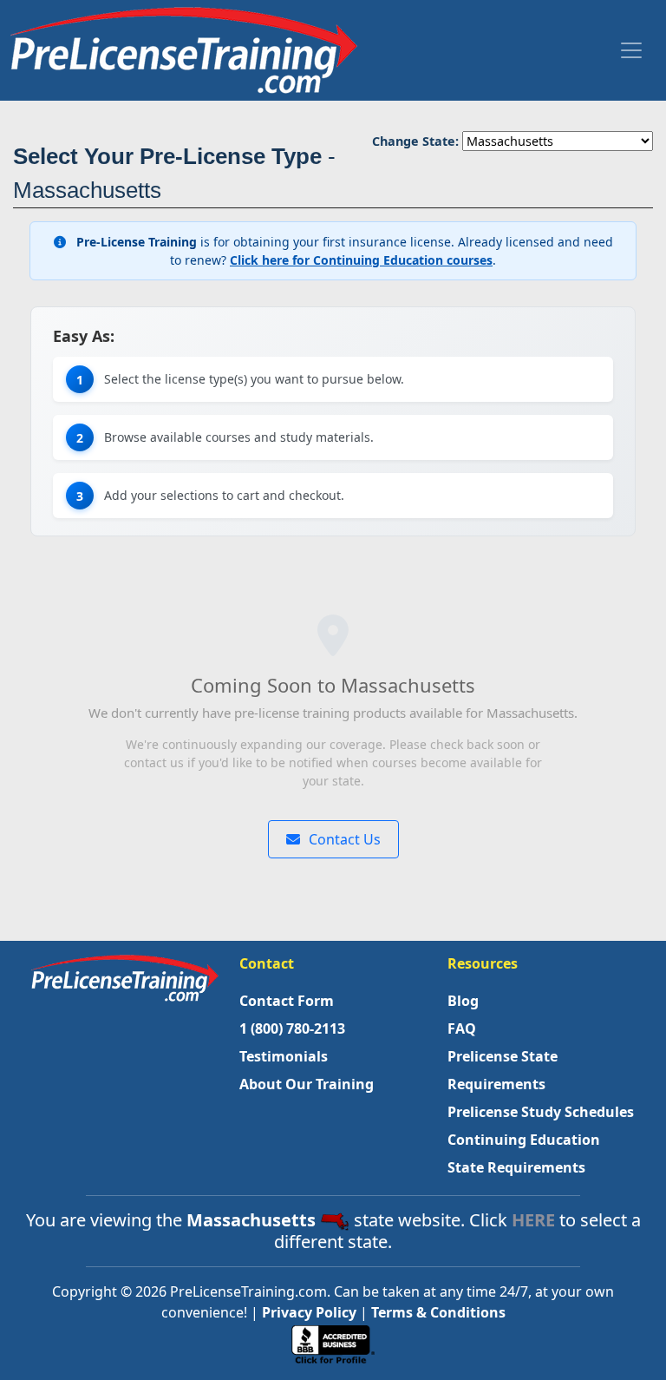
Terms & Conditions (438, 1312)
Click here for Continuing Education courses (361, 260)
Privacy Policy (309, 1312)
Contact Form (286, 1000)
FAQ (461, 1028)
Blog (463, 1000)
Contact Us (343, 839)
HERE (533, 1220)
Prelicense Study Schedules (540, 1111)
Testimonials (283, 1056)
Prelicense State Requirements (502, 1070)
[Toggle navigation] (631, 50)
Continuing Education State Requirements (523, 1153)
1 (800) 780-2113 (292, 1028)
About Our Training (306, 1084)
